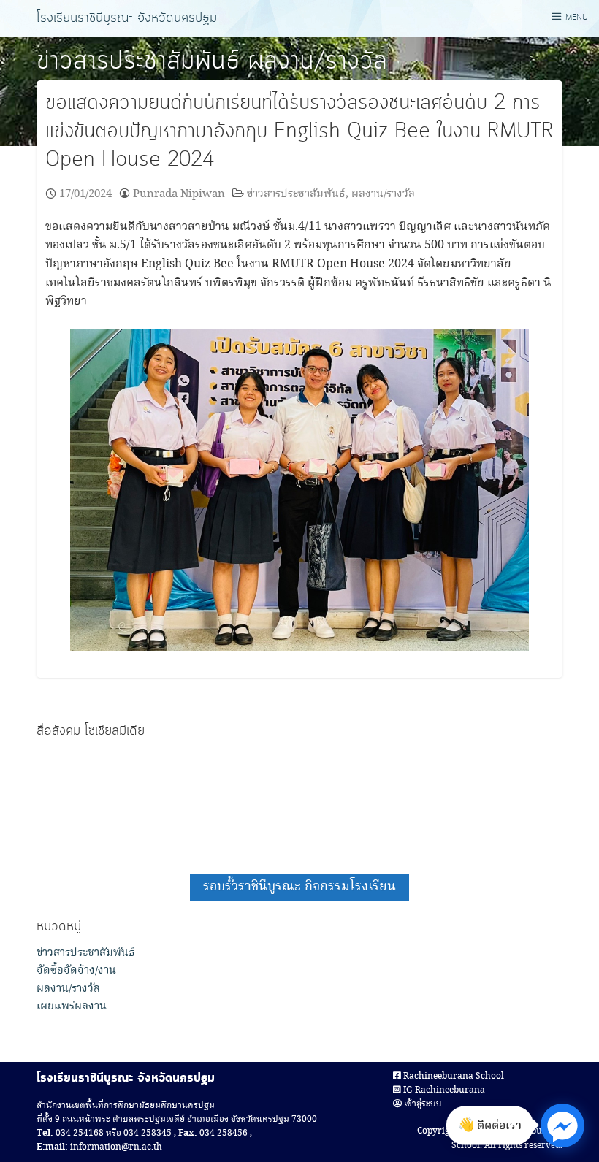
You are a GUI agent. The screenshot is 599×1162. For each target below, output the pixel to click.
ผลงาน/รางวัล (317, 61)
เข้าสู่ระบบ (422, 1104)
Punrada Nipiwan (179, 194)
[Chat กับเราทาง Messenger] (562, 1125)
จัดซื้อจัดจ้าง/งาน (76, 970)
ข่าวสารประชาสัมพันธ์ (138, 61)
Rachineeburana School (452, 1076)
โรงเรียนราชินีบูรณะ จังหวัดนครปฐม (127, 18)
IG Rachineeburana (443, 1090)
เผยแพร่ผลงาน (72, 1006)
